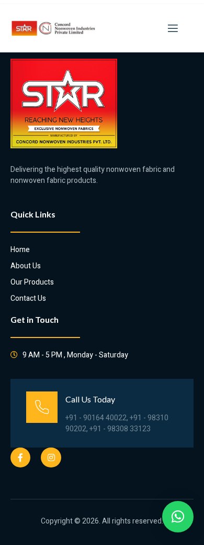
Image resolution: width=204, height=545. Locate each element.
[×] (178, 516)
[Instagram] (51, 457)
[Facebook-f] (20, 457)
